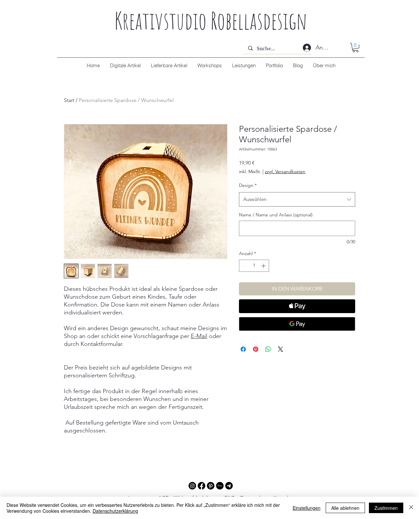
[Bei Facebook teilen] (243, 349)
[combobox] (297, 199)
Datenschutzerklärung (115, 511)
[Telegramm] (229, 485)
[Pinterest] (210, 485)
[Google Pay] (297, 324)
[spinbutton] (254, 265)
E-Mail (199, 336)
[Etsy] (220, 485)
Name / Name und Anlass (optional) (276, 215)
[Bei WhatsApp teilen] (268, 349)
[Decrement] (244, 265)
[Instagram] (192, 485)
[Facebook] (201, 485)
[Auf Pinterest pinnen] (256, 349)
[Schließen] (411, 508)
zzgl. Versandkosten (285, 171)
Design (248, 185)
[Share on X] (280, 349)
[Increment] (264, 265)
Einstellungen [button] (306, 508)
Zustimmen (386, 508)
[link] (355, 47)
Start (69, 100)
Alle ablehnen (345, 508)
